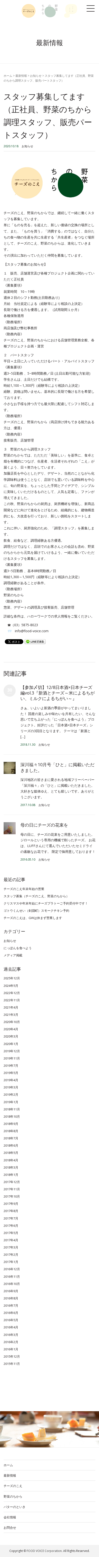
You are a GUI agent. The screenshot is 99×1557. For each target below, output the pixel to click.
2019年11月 (12, 1058)
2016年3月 (11, 1335)
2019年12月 (12, 1051)
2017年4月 (11, 1240)
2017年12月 (12, 1182)
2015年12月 (12, 1356)
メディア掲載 (13, 955)
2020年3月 (11, 1036)
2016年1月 (11, 1349)
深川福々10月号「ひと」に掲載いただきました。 (57, 767)
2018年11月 (12, 1109)
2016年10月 (12, 1284)
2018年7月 (11, 1138)
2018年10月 (12, 1116)
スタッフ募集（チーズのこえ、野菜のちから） (36, 896)
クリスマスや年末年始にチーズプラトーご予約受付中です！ (46, 903)
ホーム (8, 76)
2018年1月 (11, 1174)
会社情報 (10, 1517)
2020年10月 (12, 1022)
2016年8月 (11, 1298)
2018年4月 (11, 1160)
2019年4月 (11, 1080)
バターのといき (14, 1507)
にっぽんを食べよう (18, 948)
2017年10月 (12, 1196)
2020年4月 (11, 1029)
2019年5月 (11, 1073)
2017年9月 (11, 1203)
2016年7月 (11, 1305)
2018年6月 (11, 1145)
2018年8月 (11, 1131)
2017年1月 (11, 1262)
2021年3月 (11, 1014)
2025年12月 (12, 978)
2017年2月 (11, 1254)
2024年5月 (11, 985)
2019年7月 (11, 1065)
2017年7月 (11, 1218)
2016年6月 (11, 1313)
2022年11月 (12, 1000)
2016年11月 (12, 1276)
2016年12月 (12, 1269)
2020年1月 (11, 1044)
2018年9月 (11, 1124)
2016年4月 (11, 1327)
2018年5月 (11, 1152)
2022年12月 (12, 993)
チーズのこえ (13, 1486)
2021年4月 (11, 1007)
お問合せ (10, 1527)
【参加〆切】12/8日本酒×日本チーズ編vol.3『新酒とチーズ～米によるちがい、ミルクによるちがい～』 (57, 692)
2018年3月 (11, 1167)
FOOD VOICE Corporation (44, 1551)
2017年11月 (12, 1189)
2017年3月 (11, 1247)
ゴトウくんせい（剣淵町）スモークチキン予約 (36, 910)
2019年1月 (11, 1102)
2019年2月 (11, 1094)
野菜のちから (13, 1496)
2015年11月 (12, 1363)
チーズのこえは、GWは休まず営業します (33, 918)
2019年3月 (11, 1087)
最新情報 (21, 76)
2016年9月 (11, 1291)
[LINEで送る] (35, 641)
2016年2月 (11, 1342)
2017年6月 (11, 1225)
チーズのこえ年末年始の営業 (24, 889)
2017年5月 (11, 1233)
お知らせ (36, 76)
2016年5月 (11, 1320)
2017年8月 (11, 1211)
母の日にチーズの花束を (44, 825)
